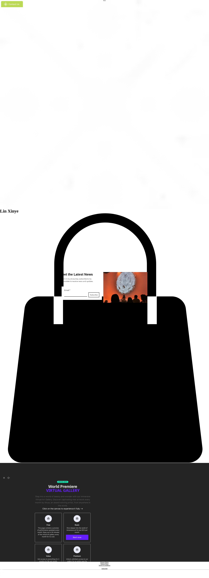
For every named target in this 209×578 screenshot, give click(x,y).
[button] (148, 264)
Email (67, 290)
